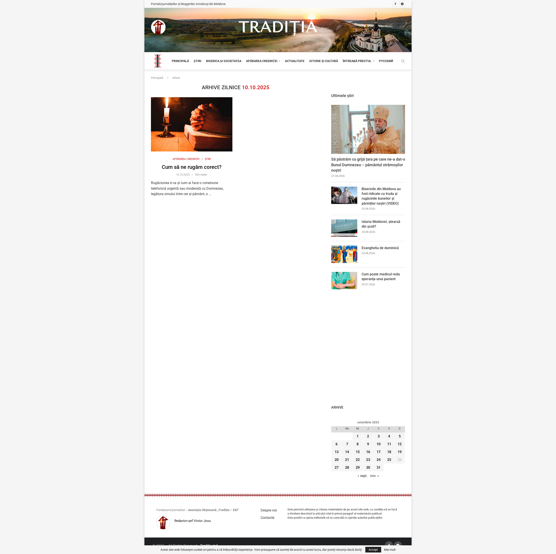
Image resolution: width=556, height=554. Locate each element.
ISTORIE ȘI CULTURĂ (323, 61)
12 (400, 444)
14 (347, 452)
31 (379, 467)
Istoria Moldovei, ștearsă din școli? (381, 224)
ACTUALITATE (294, 61)
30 (368, 467)
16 (368, 452)
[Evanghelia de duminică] (344, 254)
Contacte (267, 518)
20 (337, 460)
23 (368, 460)
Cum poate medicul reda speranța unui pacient (381, 276)
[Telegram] (402, 4)
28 (347, 467)
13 (337, 452)
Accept (373, 549)
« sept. (362, 476)
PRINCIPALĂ (180, 61)
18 (389, 452)
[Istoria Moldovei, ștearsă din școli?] (344, 228)
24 (379, 460)
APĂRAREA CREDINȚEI (261, 61)
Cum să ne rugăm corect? (192, 167)
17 (379, 452)
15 (358, 452)
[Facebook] (395, 4)
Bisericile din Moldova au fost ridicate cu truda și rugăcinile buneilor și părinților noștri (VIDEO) (381, 196)
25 (389, 460)
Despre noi (269, 510)
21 (347, 460)
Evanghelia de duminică (380, 248)
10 (379, 444)
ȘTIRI (197, 61)
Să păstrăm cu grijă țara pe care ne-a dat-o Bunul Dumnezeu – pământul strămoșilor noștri (368, 164)
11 (389, 444)
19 (400, 452)
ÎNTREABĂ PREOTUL (357, 61)
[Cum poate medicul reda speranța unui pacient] (344, 280)
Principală (157, 77)
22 (358, 460)
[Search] (403, 61)
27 (337, 467)
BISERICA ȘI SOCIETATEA (223, 61)
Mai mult (390, 549)
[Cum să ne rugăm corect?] (191, 124)
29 (358, 467)
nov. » (374, 476)
